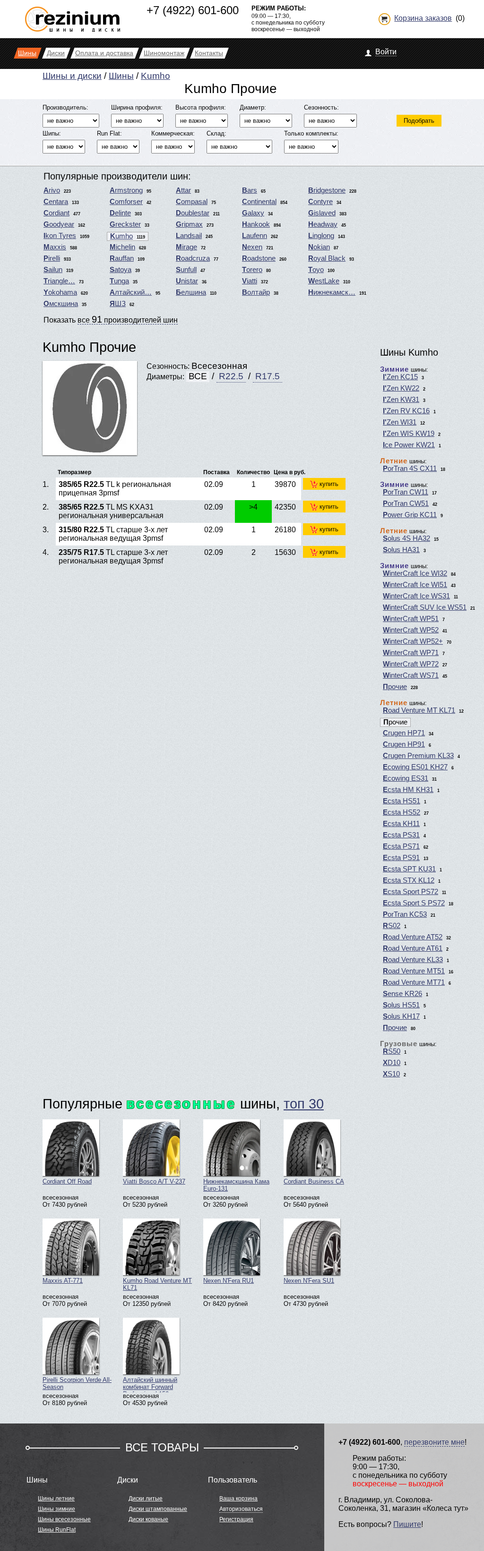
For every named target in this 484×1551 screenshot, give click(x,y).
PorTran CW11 (405, 492)
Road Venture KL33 (413, 959)
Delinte (120, 213)
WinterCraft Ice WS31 (416, 596)
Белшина (191, 292)
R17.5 (267, 376)
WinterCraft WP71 (411, 652)
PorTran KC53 (405, 914)
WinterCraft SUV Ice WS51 (425, 607)
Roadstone (259, 258)
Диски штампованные (158, 1509)
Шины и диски (72, 76)
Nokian (319, 247)
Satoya (120, 269)
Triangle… (59, 281)
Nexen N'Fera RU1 (228, 1280)
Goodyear (58, 224)
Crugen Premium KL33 (418, 755)
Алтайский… (131, 292)
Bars (249, 190)
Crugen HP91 (404, 744)
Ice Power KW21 (409, 445)
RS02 (391, 925)
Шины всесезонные (64, 1519)
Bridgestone (327, 190)
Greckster (125, 224)
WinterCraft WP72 (411, 664)
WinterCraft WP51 (411, 618)
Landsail (189, 235)
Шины (121, 76)
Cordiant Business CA (314, 1181)
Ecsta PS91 (401, 857)
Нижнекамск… (331, 292)
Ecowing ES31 (405, 778)
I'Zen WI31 (399, 422)
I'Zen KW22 (401, 388)
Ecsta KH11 (401, 823)
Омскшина (60, 303)
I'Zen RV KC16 (406, 411)
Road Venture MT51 (414, 971)
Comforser (126, 201)
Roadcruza (193, 258)
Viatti (249, 281)
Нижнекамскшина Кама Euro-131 (236, 1185)
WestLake (323, 281)
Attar (183, 190)
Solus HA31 (401, 550)
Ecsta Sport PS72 (410, 891)
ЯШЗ (118, 303)
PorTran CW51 (406, 503)
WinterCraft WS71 (411, 675)
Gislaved (322, 213)
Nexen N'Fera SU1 (309, 1280)
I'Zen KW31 (401, 399)
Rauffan (122, 258)
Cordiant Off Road (67, 1181)
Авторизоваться (241, 1509)
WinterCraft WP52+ (413, 641)
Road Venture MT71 (414, 982)
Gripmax (189, 224)
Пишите (407, 1524)
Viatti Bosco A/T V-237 (154, 1181)
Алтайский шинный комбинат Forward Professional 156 (150, 1384)
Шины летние (56, 1498)
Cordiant (56, 213)
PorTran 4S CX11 (410, 468)
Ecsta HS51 (401, 801)
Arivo (51, 190)
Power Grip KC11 (410, 515)
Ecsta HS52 (401, 812)
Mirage (186, 247)
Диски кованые (148, 1519)
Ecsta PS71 (401, 846)
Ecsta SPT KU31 (409, 869)
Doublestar (192, 213)
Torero (252, 269)
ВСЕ (198, 376)
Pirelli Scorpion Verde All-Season (77, 1383)
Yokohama (60, 292)
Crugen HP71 (404, 733)
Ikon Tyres (59, 235)
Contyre (320, 201)
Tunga (119, 281)
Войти (386, 52)
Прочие (395, 686)
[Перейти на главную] (72, 15)
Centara (55, 201)
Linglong (321, 235)
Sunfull (186, 269)
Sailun (52, 269)
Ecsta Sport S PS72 (414, 903)
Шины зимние (56, 1509)
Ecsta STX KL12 (408, 880)
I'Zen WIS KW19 (408, 433)
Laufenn (254, 235)
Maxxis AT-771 (63, 1280)
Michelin (122, 247)
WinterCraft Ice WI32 (415, 573)
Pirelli (51, 258)
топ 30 (304, 1103)
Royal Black (327, 258)
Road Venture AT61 (412, 948)
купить (329, 483)
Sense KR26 (402, 993)
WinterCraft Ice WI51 (415, 584)
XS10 (391, 1074)
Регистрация (236, 1519)
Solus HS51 (401, 1005)
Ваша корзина (238, 1498)
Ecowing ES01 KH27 (415, 767)
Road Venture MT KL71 (419, 710)
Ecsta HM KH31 (408, 789)
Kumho (155, 76)
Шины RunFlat (57, 1529)
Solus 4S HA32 (406, 538)
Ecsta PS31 (401, 835)
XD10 (391, 1062)
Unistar (187, 281)
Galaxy (253, 213)
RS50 (391, 1051)
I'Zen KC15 (400, 377)
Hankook (256, 224)
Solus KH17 (401, 1016)
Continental (259, 201)
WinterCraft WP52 (411, 630)
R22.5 (231, 376)
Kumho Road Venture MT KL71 (157, 1284)
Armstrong (126, 190)
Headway (322, 224)
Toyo (316, 269)
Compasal (191, 201)
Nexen (252, 247)
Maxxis (54, 247)
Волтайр (256, 292)
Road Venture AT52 (412, 937)
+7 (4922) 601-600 (193, 10)
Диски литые (146, 1498)
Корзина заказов (423, 18)
